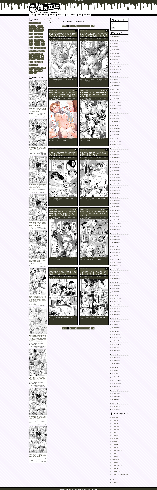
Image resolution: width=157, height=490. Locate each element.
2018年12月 (115, 337)
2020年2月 (114, 292)
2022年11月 (115, 184)
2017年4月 (114, 403)
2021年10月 (115, 226)
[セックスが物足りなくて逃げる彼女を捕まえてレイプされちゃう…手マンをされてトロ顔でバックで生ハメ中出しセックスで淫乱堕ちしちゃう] (94, 297)
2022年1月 (114, 216)
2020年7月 (114, 275)
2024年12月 (115, 102)
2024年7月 (114, 118)
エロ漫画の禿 (115, 420)
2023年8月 (114, 154)
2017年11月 (115, 380)
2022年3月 (114, 210)
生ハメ (31, 70)
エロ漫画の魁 (115, 423)
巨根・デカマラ (34, 59)
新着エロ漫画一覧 (42, 14)
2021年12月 (115, 220)
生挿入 (36, 70)
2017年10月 (115, 383)
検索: (112, 23)
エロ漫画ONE (115, 482)
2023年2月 (114, 174)
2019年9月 (114, 308)
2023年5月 (114, 164)
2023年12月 (115, 141)
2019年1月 (114, 334)
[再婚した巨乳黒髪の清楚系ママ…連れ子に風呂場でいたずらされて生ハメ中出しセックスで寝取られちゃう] (63, 178)
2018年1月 (114, 373)
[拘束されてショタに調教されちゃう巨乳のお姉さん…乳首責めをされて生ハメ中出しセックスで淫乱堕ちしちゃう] (94, 178)
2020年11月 (115, 262)
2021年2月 (114, 252)
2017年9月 (114, 386)
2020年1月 (114, 295)
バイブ (58, 38)
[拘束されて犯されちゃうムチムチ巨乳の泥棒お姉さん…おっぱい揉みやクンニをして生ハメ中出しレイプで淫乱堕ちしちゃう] (63, 238)
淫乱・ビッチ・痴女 (35, 67)
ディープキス (38, 37)
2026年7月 (114, 40)
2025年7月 (114, 79)
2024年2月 (114, 135)
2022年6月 (114, 200)
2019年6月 (114, 318)
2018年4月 (114, 363)
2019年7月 (114, 314)
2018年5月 (114, 360)
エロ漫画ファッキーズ (117, 465)
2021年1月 (114, 256)
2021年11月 (115, 223)
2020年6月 (114, 278)
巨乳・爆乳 (36, 56)
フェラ (31, 45)
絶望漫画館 (114, 441)
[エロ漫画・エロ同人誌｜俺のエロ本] (45, 3)
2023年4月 (114, 167)
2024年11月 (115, 105)
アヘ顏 (31, 34)
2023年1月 (114, 177)
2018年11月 (115, 341)
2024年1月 (114, 138)
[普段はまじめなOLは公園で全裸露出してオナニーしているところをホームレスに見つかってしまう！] (94, 238)
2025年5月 (114, 85)
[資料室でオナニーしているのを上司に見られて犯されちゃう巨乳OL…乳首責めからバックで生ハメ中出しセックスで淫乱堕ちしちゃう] (63, 119)
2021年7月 (114, 236)
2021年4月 (114, 246)
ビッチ (43, 42)
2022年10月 (115, 187)
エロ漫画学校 (115, 444)
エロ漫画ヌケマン (116, 462)
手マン (31, 62)
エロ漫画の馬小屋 (116, 426)
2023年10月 (115, 148)
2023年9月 (114, 151)
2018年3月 (114, 367)
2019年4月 (114, 324)
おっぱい (40, 25)
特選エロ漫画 (115, 417)
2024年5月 (114, 125)
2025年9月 (114, 72)
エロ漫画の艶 (115, 447)
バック (31, 42)
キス (40, 34)
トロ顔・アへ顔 (39, 39)
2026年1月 (114, 59)
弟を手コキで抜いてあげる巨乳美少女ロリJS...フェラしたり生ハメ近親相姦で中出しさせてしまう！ (37, 110)
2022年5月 (114, 203)
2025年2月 (114, 95)
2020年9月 (114, 269)
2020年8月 (114, 272)
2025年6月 (114, 82)
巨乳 (30, 56)
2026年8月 (114, 36)
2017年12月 (115, 377)
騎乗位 (35, 73)
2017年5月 (114, 399)
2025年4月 (114, 89)
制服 (34, 53)
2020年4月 (114, 285)
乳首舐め (32, 51)
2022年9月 (114, 190)
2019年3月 (114, 327)
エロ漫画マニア (115, 453)
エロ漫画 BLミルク (116, 471)
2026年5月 (114, 46)
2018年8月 (114, 350)
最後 (92, 26)
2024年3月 (114, 131)
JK (30, 23)
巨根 (42, 56)
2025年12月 (115, 63)
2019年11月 (115, 301)
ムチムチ (37, 45)
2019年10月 (115, 305)
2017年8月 (114, 390)
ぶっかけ (41, 28)
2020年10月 (115, 265)
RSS (80, 14)
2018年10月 (115, 344)
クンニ (31, 37)
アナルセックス (39, 31)
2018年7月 (114, 354)
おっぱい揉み (33, 28)
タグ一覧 (52, 14)
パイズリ (37, 42)
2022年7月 (114, 197)
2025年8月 (114, 76)
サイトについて (71, 14)
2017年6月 (114, 396)
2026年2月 (114, 56)
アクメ (31, 31)
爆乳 (44, 67)
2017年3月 (114, 406)
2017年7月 (114, 393)
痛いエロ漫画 (115, 438)
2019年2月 (114, 331)
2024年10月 (115, 108)
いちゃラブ (32, 25)
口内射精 (39, 53)
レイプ (43, 45)
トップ (32, 14)
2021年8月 (114, 233)
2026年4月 (114, 50)
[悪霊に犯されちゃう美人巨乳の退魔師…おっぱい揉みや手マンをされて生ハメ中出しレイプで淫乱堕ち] (94, 119)
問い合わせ (87, 14)
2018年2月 (114, 370)
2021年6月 (114, 239)
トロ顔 (31, 39)
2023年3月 (114, 171)
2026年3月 (114, 53)
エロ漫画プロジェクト (117, 429)
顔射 (30, 73)
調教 (40, 70)
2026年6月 (114, 43)
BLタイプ (114, 479)
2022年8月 (114, 193)
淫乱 (40, 62)
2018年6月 (114, 357)
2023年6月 (114, 161)
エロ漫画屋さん (115, 435)
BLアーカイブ (115, 432)
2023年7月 (114, 157)
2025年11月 (115, 66)
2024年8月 (114, 115)
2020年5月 (114, 282)
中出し (31, 48)
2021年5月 (114, 242)
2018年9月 (114, 347)
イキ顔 (36, 34)
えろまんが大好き (116, 459)
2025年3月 (114, 92)
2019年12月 (115, 298)
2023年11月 (115, 144)
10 (83, 26)
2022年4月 (114, 206)
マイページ (61, 14)
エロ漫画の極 (115, 468)
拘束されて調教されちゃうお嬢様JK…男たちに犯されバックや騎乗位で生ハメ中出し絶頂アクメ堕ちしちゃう (37, 378)
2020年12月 (115, 259)
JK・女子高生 (36, 23)
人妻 (43, 51)
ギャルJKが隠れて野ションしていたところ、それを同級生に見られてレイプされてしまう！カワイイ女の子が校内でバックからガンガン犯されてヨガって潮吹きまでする (37, 299)
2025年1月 (114, 99)
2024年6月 (114, 121)
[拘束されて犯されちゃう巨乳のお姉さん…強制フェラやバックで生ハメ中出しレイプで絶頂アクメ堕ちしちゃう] (63, 297)
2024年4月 (114, 128)
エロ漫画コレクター (117, 450)
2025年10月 (115, 69)
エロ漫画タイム (115, 456)
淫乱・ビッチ (33, 65)
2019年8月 (114, 311)
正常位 (36, 62)
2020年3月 (114, 288)
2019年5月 (114, 321)
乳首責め (38, 51)
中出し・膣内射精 (39, 48)
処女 (30, 53)
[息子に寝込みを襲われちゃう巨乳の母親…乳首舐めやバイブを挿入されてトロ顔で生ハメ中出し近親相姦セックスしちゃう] (63, 59)
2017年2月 (114, 409)
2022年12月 (115, 180)
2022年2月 (114, 213)
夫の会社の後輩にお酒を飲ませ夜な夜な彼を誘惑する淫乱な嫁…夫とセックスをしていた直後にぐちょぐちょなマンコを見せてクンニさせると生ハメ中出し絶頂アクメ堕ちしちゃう (37, 338)
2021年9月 (114, 229)
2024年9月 (114, 112)
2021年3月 (114, 249)
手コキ (42, 59)
